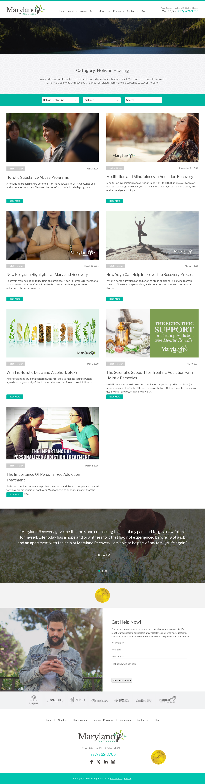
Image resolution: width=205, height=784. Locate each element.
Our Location (80, 720)
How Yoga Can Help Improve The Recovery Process (150, 274)
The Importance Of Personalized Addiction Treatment (43, 477)
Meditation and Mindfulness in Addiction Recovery (149, 176)
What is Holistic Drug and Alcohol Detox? (41, 372)
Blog (143, 11)
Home (62, 11)
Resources (118, 11)
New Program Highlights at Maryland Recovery (47, 274)
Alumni (83, 11)
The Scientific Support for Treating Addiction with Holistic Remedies (149, 375)
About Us (72, 11)
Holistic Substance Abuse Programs (37, 177)
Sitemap (127, 778)
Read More (14, 201)
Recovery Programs (100, 11)
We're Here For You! (122, 680)
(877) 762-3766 (188, 11)
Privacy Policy (116, 778)
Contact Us (132, 11)
